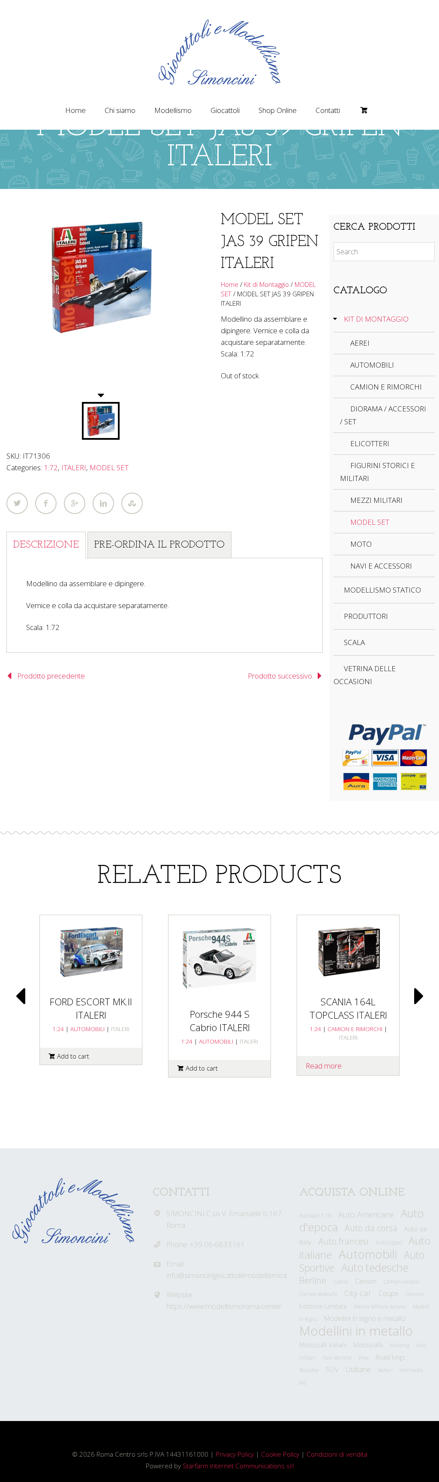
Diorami (415, 1294)
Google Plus (74, 503)
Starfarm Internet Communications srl (238, 1465)
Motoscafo (368, 1345)
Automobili (368, 1254)
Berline (312, 1280)
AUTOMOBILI (372, 365)
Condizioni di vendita (337, 1454)
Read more (324, 1066)
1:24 (58, 1029)
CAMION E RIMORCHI (386, 387)
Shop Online (278, 110)
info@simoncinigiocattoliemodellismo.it (226, 1275)
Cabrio (340, 1281)
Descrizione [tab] (46, 545)
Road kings (391, 1357)
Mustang (399, 1345)
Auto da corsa (371, 1228)
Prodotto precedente (51, 676)
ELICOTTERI (369, 443)
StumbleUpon (132, 503)
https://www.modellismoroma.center (224, 1306)
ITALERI (73, 467)
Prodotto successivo (280, 676)
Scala (354, 642)
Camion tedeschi (318, 1294)
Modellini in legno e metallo (365, 1318)
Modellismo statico (382, 590)
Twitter (17, 503)
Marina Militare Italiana (380, 1306)
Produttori (366, 616)
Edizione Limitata (323, 1306)
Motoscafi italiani (322, 1345)
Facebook (46, 503)
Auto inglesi (389, 1242)
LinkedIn (103, 503)
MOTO (361, 544)
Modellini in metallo (356, 1330)
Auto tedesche (374, 1267)
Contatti (328, 110)
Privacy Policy (235, 1454)
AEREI (360, 343)
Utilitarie (358, 1369)
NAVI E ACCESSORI (381, 566)
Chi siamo (120, 110)
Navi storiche (337, 1357)
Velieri (385, 1370)
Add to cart (73, 1056)
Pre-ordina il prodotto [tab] (159, 545)
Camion (365, 1281)
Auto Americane (366, 1214)
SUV (332, 1369)
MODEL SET (109, 467)
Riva (364, 1357)
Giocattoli (225, 110)
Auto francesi (344, 1241)
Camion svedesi (401, 1281)
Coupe (389, 1293)
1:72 (51, 467)
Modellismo (173, 110)
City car (358, 1293)
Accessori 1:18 (315, 1215)
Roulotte (309, 1370)
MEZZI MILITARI (376, 500)
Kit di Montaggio (266, 284)
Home (75, 110)
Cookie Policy (280, 1454)
